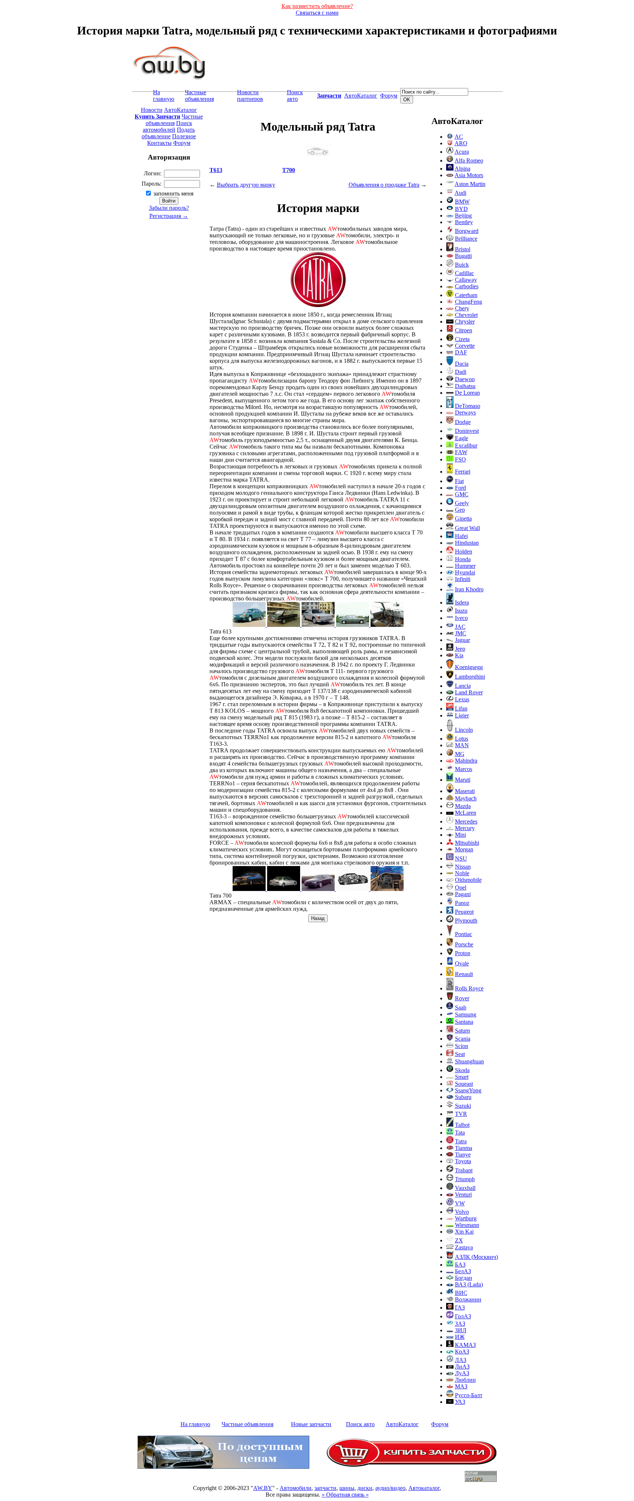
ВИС (461, 1293)
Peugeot (464, 912)
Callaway (466, 280)
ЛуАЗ (462, 1373)
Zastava (464, 1247)
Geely (462, 503)
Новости (152, 110)
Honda (463, 559)
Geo (460, 510)
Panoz (462, 903)
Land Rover (469, 692)
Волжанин (468, 1299)
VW (460, 1203)
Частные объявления (199, 95)
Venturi (463, 1194)
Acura (462, 152)
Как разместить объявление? (317, 6)
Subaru (463, 1097)
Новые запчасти (311, 1424)
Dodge (463, 422)
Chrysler (465, 321)
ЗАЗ (460, 1324)
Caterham (466, 295)
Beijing (463, 215)
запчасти (325, 1488)
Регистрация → (168, 216)
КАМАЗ (465, 1345)
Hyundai (465, 572)
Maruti (462, 780)
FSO (460, 459)
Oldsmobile (468, 880)
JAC (460, 627)
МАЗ (461, 1386)
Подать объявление (168, 133)
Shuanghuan (469, 1061)
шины (346, 1488)
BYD (461, 209)
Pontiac (463, 934)
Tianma (463, 1148)
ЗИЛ (460, 1330)
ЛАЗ (460, 1360)
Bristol (462, 249)
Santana (464, 1022)
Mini (460, 835)
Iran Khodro (469, 589)
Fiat (459, 481)
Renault (464, 974)
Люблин (465, 1380)
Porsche (464, 944)
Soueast (464, 1084)
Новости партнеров (250, 95)
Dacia (462, 364)
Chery (462, 308)
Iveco (461, 618)
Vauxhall (465, 1188)
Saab (460, 1007)
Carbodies (466, 286)
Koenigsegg (469, 667)
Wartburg (466, 1218)
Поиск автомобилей (167, 126)
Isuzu (461, 610)
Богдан (463, 1278)
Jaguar (462, 640)
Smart (462, 1077)
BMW (462, 201)
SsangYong (468, 1090)
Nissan (463, 866)
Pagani (463, 894)
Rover (462, 998)
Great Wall (467, 528)
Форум (388, 95)
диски (364, 1488)
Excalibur (466, 445)
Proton (462, 953)
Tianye (463, 1154)
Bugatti (463, 256)
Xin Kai (464, 1231)
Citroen (463, 330)
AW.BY (262, 1488)
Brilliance (466, 238)
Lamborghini (470, 676)
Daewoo (465, 379)
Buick (462, 265)
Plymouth (466, 920)
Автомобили (295, 1488)
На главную (163, 95)
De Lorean (467, 393)
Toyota (463, 1161)
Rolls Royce (469, 988)
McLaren (465, 813)
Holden (463, 551)
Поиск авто (295, 95)
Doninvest (467, 431)
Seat (460, 1054)
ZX (459, 1240)
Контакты (159, 143)
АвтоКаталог (360, 95)
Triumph (465, 1179)
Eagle (461, 438)
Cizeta (462, 339)
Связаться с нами (317, 13)
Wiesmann (467, 1225)
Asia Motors (469, 175)
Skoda (462, 1070)
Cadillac (464, 273)
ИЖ (459, 1337)
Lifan (461, 708)
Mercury (465, 828)
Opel (460, 887)
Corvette (465, 346)
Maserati (465, 791)
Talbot (462, 1125)
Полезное (184, 136)
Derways (465, 412)
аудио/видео (390, 1488)
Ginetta (463, 518)
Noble (462, 873)
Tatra (461, 1141)
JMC (460, 633)
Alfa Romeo (469, 160)
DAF (461, 352)
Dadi (460, 372)
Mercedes (466, 821)
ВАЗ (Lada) (469, 1284)
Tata (460, 1132)
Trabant (464, 1170)
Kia (459, 655)
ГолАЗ (463, 1316)
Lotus (461, 738)
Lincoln (464, 730)
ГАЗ (460, 1307)
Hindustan (467, 543)
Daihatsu (465, 386)
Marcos (463, 769)
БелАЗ (463, 1271)
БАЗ (460, 1264)
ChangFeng (468, 302)
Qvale (462, 963)
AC (459, 137)
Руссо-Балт (468, 1395)
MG (459, 754)
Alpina (462, 168)
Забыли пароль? (169, 208)
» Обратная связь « (345, 1494)
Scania (462, 1039)
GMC (462, 494)
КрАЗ (462, 1351)
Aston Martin (470, 184)
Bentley (464, 222)
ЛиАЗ (462, 1366)
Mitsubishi (467, 843)
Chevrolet (466, 315)
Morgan (464, 849)
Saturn (462, 1030)
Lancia (463, 686)
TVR (461, 1114)
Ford (460, 488)
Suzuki (463, 1106)
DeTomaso (467, 406)
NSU (461, 858)
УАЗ (460, 1402)
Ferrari (462, 471)
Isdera (462, 602)
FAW (461, 452)
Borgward (466, 231)
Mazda (463, 806)
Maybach (466, 798)
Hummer (465, 566)
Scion (461, 1046)
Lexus (462, 699)
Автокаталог (424, 1488)
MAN (462, 745)
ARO (461, 143)
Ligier (462, 715)
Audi (460, 193)
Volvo (462, 1212)
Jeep (460, 649)
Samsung (465, 1014)
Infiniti (462, 579)
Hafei (461, 536)
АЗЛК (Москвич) (476, 1257)
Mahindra (466, 760)
